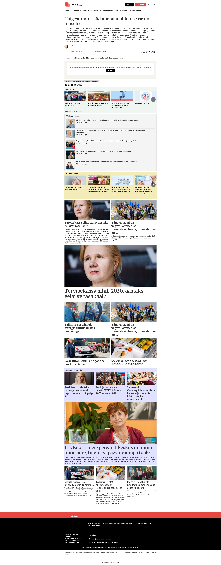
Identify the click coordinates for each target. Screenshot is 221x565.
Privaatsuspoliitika (94, 552)
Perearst (67, 10)
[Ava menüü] (154, 4)
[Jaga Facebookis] (141, 52)
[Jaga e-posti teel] (149, 52)
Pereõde (86, 10)
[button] (67, 99)
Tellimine (92, 535)
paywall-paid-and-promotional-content (85, 81)
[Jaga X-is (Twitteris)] (144, 52)
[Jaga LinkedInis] (146, 52)
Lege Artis (77, 10)
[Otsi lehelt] (149, 5)
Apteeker (94, 10)
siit (82, 111)
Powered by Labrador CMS (110, 562)
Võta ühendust (69, 552)
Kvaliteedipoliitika (105, 552)
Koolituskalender (106, 10)
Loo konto (140, 4)
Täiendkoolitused (121, 10)
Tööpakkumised (136, 10)
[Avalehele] (94, 4)
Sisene (129, 4)
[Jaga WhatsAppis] (155, 52)
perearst (68, 81)
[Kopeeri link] (152, 52)
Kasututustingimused (81, 552)
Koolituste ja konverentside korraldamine (104, 543)
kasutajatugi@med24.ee (73, 538)
